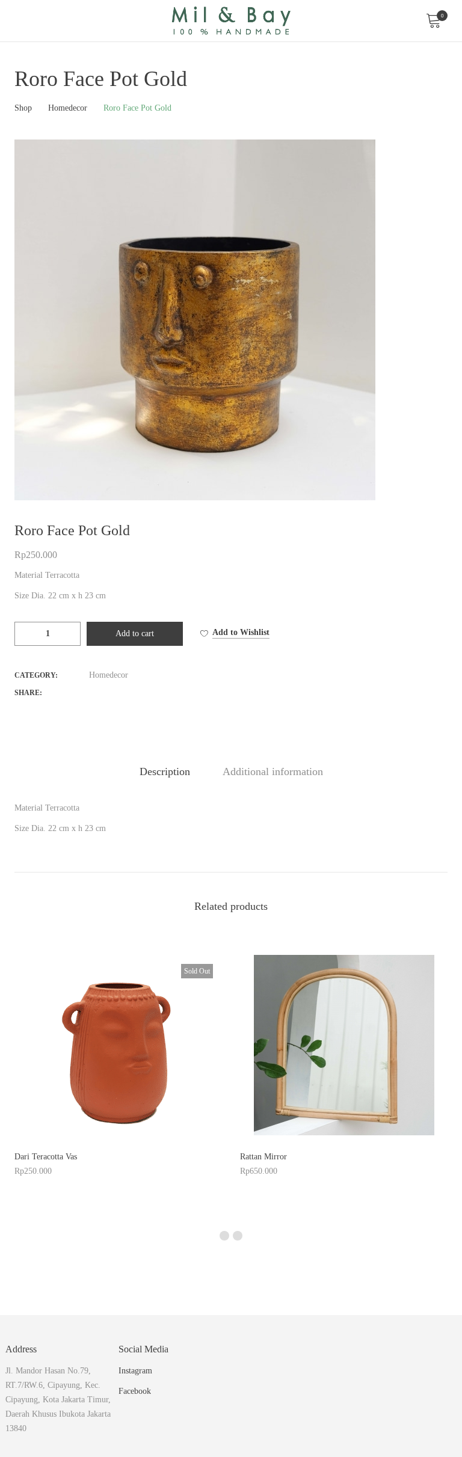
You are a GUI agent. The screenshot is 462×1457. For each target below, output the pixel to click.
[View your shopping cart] (433, 21)
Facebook (135, 1391)
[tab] (165, 771)
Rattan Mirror (263, 1156)
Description (165, 771)
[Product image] (118, 1045)
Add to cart (135, 633)
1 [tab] (224, 1236)
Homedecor (108, 674)
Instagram (135, 1370)
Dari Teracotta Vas (45, 1156)
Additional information (273, 771)
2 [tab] (237, 1236)
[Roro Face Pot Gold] (92, 692)
